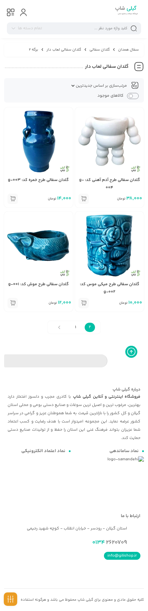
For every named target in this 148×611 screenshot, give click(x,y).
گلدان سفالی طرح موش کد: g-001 (38, 284)
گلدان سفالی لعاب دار (63, 50)
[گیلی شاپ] (126, 11)
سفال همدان (128, 50)
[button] (83, 199)
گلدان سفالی (99, 50)
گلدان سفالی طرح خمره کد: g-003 (38, 180)
